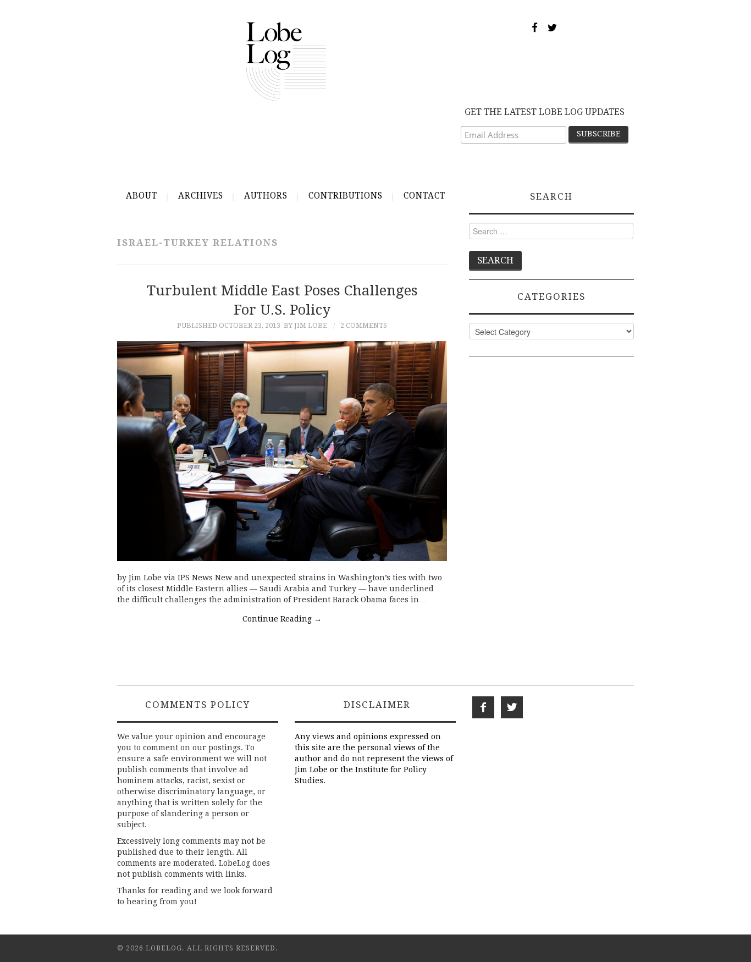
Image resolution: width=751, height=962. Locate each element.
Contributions (345, 196)
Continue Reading (282, 618)
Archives (200, 196)
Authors (266, 196)
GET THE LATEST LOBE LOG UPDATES (545, 112)
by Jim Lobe (305, 325)
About (141, 196)
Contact (424, 196)
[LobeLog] (286, 61)
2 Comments (363, 325)
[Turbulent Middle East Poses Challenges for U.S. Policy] (282, 451)
